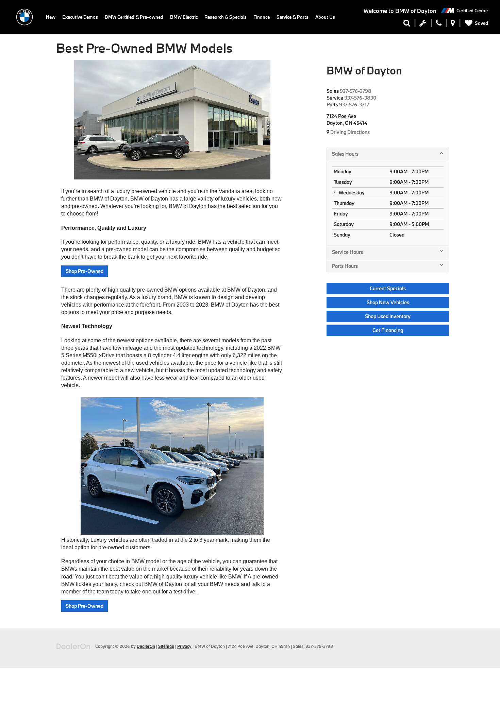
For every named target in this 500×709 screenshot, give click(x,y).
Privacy (184, 646)
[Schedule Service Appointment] (423, 24)
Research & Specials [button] (225, 17)
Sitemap (166, 646)
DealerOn (146, 646)
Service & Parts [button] (293, 17)
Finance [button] (261, 17)
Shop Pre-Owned (84, 271)
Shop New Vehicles (388, 302)
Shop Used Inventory (388, 316)
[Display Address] (453, 24)
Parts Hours (345, 266)
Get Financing (387, 330)
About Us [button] (325, 17)
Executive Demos (80, 17)
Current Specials (388, 288)
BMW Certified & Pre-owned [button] (134, 17)
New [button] (50, 17)
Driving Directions (349, 132)
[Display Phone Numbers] (438, 24)
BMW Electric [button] (184, 17)
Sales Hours (345, 154)
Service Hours (347, 252)
